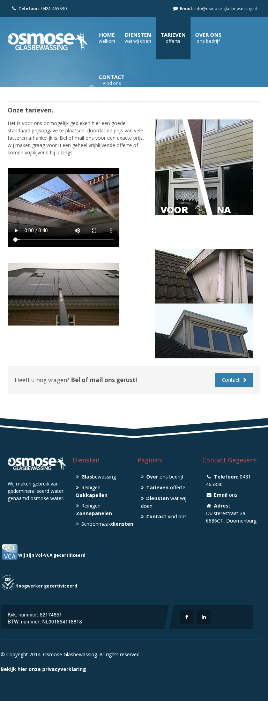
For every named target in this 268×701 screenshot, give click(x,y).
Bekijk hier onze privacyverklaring (43, 669)
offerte (165, 487)
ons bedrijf (165, 476)
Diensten (138, 34)
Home (107, 34)
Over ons (208, 34)
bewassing (98, 476)
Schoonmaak (106, 523)
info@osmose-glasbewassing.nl (218, 9)
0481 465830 (42, 9)
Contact (112, 76)
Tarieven (173, 34)
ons (225, 494)
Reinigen (91, 491)
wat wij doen (163, 502)
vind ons (166, 516)
